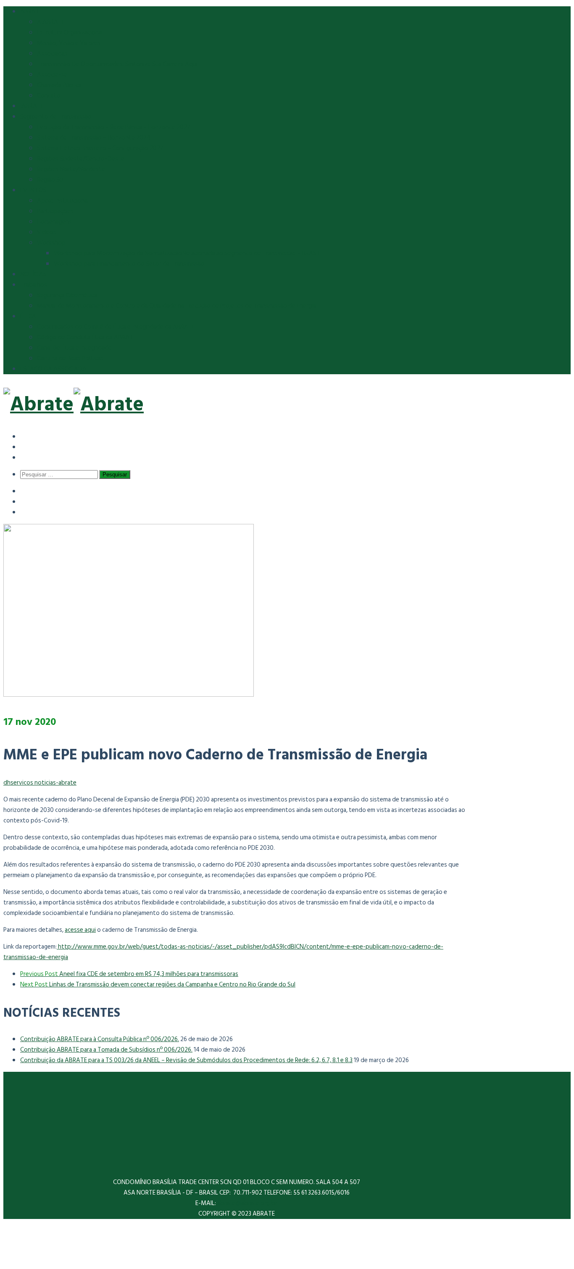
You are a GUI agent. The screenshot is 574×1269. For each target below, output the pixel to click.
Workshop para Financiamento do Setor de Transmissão (129, 264)
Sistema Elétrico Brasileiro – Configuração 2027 (100, 148)
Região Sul (50, 179)
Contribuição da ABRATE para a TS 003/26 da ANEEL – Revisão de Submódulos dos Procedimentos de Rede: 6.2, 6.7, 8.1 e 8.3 (186, 1060)
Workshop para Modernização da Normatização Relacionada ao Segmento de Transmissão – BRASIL (187, 253)
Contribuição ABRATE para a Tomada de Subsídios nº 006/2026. (106, 1049)
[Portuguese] (26, 457)
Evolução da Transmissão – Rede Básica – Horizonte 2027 (113, 127)
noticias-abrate (55, 782)
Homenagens (54, 222)
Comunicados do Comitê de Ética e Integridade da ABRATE (116, 327)
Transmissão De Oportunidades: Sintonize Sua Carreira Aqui (117, 64)
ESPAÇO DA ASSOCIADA (53, 369)
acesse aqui (80, 930)
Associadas (52, 53)
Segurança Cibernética (67, 295)
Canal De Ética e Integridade (74, 348)
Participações (55, 211)
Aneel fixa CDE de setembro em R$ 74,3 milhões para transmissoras (129, 974)
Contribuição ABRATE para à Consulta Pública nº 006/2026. (99, 1039)
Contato (49, 95)
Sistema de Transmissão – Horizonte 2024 (93, 137)
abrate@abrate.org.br (247, 1203)
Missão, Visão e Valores (68, 43)
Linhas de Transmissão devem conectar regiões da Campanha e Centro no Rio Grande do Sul (157, 984)
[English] (26, 447)
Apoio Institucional (63, 201)
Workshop (51, 243)
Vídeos (46, 232)
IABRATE (32, 106)
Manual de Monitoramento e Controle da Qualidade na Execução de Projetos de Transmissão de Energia (176, 306)
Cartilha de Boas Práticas (70, 358)
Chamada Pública (59, 85)
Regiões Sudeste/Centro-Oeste (80, 158)
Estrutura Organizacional (70, 32)
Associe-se (52, 74)
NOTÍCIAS (33, 274)
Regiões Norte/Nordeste (71, 169)
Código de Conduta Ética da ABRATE (86, 337)
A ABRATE (51, 22)
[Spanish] (26, 436)
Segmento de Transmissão (56, 116)
